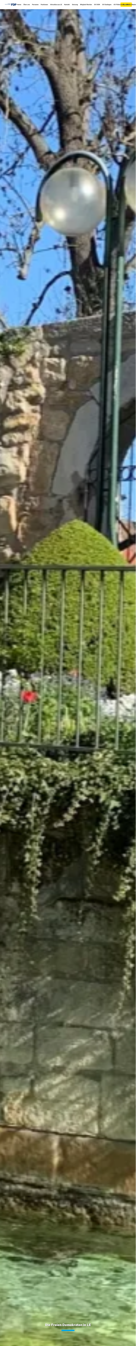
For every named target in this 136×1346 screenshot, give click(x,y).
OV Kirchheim (131, 4)
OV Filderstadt (119, 4)
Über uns (26, 4)
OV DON (97, 4)
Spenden (126, 4)
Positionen (44, 4)
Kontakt (67, 4)
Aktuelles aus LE (56, 4)
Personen (35, 4)
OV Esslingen (106, 4)
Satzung (75, 4)
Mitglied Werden (86, 4)
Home (19, 4)
